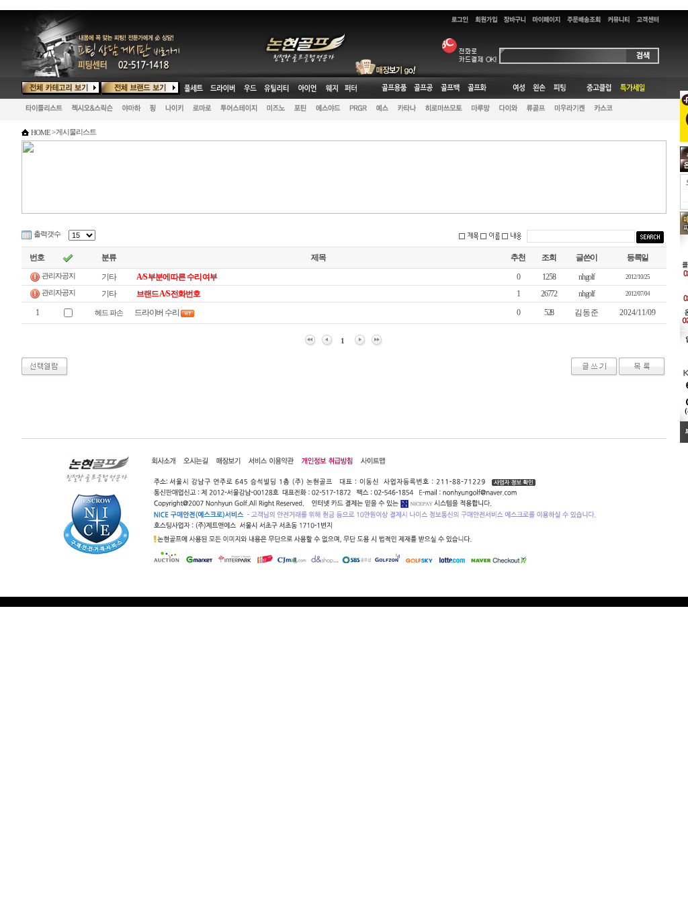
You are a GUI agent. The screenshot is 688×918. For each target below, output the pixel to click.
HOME (40, 132)
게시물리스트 (75, 132)
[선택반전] (67, 258)
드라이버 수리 (156, 312)
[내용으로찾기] (511, 236)
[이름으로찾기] (490, 236)
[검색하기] (650, 237)
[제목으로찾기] (468, 236)
